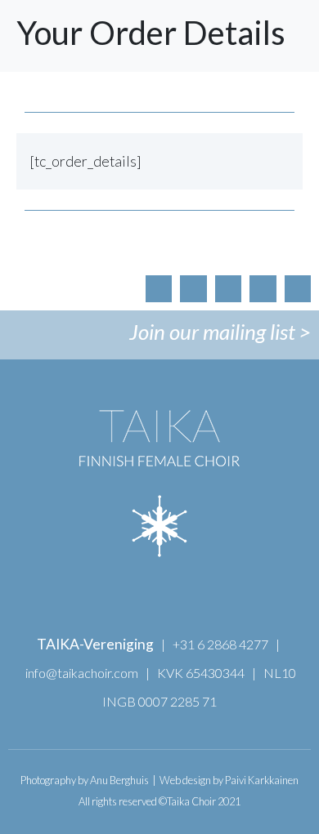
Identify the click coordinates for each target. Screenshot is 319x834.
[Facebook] (159, 288)
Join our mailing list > (220, 332)
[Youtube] (193, 288)
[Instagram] (228, 288)
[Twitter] (262, 288)
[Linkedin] (298, 288)
